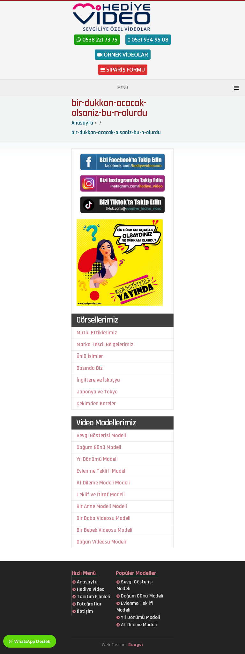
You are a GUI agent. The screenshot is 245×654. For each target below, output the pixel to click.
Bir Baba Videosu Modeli (103, 518)
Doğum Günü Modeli (99, 447)
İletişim (84, 611)
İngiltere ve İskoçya (98, 380)
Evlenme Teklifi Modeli (102, 471)
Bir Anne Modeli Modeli (102, 506)
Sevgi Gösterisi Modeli (101, 435)
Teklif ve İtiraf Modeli (101, 494)
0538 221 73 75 (99, 39)
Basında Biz (90, 368)
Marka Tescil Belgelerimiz (105, 344)
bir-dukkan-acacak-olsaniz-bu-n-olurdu (109, 107)
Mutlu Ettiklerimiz (97, 332)
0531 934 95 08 (149, 39)
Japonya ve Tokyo (97, 391)
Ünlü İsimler (90, 356)
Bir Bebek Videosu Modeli (104, 530)
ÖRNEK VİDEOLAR (125, 54)
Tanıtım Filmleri (93, 596)
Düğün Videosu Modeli (101, 541)
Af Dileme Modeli (138, 624)
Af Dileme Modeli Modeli (103, 482)
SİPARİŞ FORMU (125, 69)
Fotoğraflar (88, 604)
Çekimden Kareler (96, 403)
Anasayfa (87, 582)
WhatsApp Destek (31, 641)
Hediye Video (90, 589)
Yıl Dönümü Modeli (97, 459)
